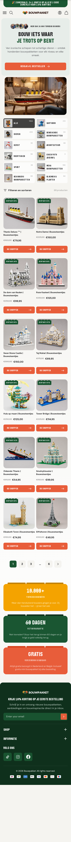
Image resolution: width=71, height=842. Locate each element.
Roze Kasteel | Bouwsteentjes (50, 292)
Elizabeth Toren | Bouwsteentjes (19, 531)
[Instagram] (18, 757)
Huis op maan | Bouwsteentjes (18, 413)
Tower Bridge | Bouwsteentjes (50, 413)
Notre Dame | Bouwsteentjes (50, 231)
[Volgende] (57, 564)
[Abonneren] (64, 717)
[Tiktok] (7, 757)
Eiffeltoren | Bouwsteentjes (49, 531)
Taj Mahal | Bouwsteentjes (49, 353)
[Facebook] (28, 757)
